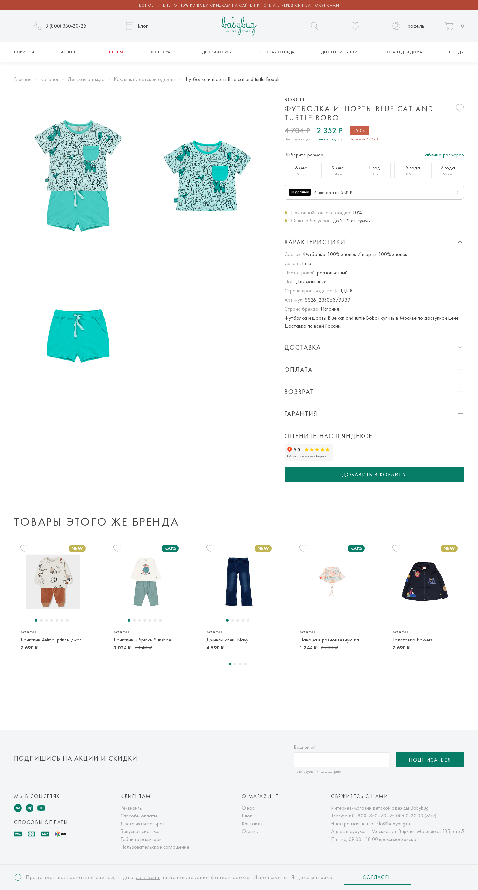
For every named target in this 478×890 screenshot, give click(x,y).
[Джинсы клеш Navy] (239, 581)
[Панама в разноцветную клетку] (332, 581)
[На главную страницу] (239, 26)
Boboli (295, 99)
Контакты (252, 823)
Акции (68, 52)
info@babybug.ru (393, 823)
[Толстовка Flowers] (425, 581)
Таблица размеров (443, 154)
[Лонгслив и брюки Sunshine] (146, 581)
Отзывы (250, 831)
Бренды (456, 52)
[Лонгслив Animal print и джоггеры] (53, 581)
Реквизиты (131, 807)
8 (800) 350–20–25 (373, 815)
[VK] (18, 808)
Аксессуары (162, 52)
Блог (247, 815)
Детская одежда (277, 52)
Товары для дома (403, 52)
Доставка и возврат (142, 823)
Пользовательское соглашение (154, 846)
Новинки (24, 52)
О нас (248, 807)
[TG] (29, 808)
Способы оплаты (138, 815)
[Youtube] (41, 808)
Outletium (112, 52)
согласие (148, 877)
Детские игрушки (339, 52)
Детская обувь (217, 52)
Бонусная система (140, 831)
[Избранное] (355, 26)
